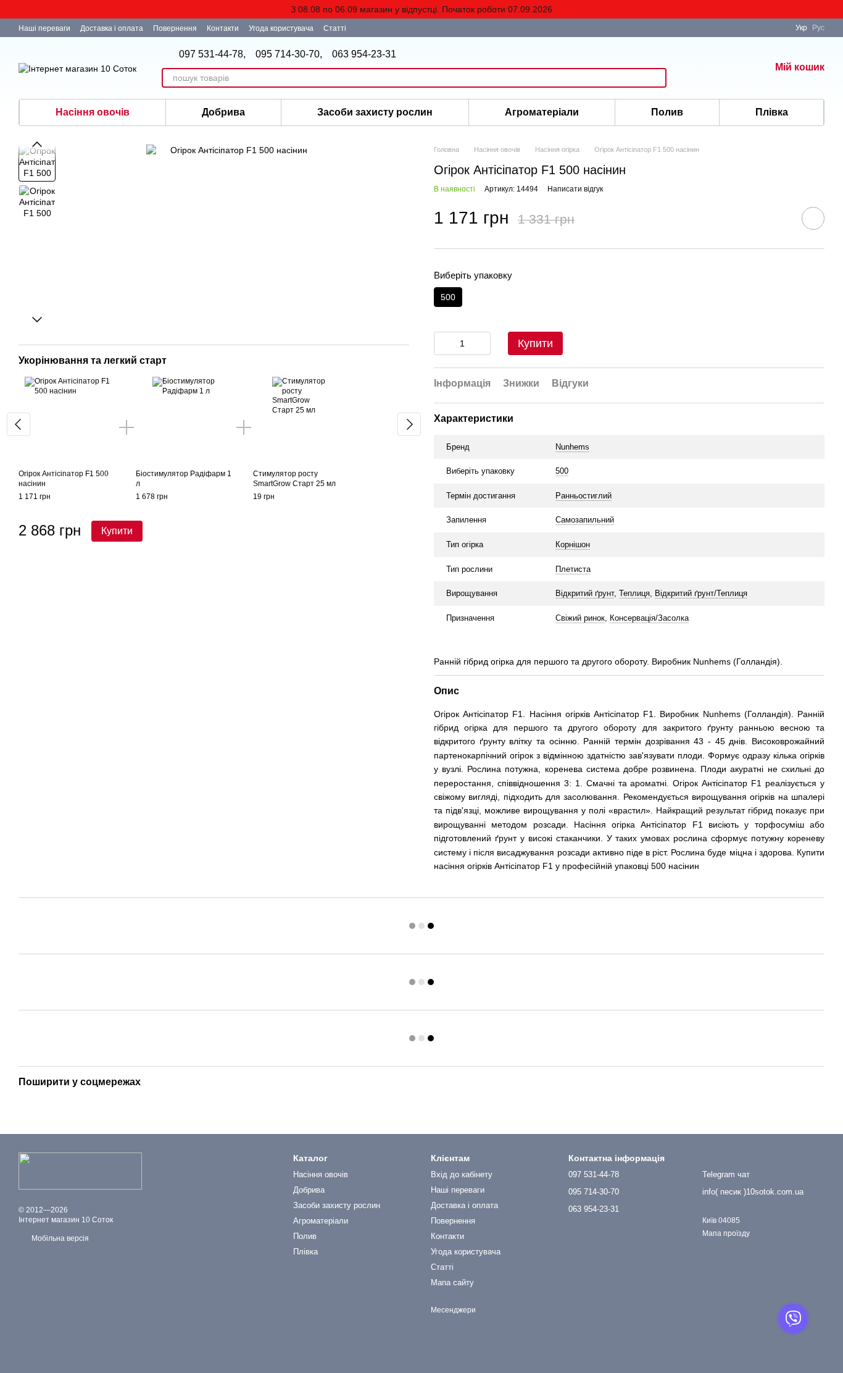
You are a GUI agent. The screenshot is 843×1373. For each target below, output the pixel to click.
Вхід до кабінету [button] (461, 1174)
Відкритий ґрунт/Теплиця (701, 593)
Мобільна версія (59, 1238)
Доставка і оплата (111, 28)
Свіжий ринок (580, 618)
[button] (833, 9)
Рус (818, 27)
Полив (667, 112)
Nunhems (572, 446)
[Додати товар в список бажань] (813, 218)
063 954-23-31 (364, 54)
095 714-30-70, (288, 54)
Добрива (223, 112)
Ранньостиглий (583, 495)
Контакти (223, 28)
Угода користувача (281, 28)
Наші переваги (44, 28)
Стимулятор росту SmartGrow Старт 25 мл (294, 478)
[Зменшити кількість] (443, 343)
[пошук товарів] (657, 78)
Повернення (175, 28)
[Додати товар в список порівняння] (778, 218)
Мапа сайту (452, 1282)
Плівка (771, 112)
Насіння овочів (93, 112)
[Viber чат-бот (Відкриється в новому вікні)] (363, 28)
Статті (334, 28)
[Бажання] (696, 68)
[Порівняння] (763, 28)
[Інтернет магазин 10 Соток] (80, 1170)
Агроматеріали (542, 112)
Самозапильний (584, 519)
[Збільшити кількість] (481, 343)
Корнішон (572, 544)
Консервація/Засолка (649, 618)
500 (561, 471)
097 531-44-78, (212, 54)
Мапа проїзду (726, 1233)
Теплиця (634, 593)
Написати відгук (575, 189)
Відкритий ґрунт (584, 593)
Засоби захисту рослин (375, 112)
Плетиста (573, 569)
